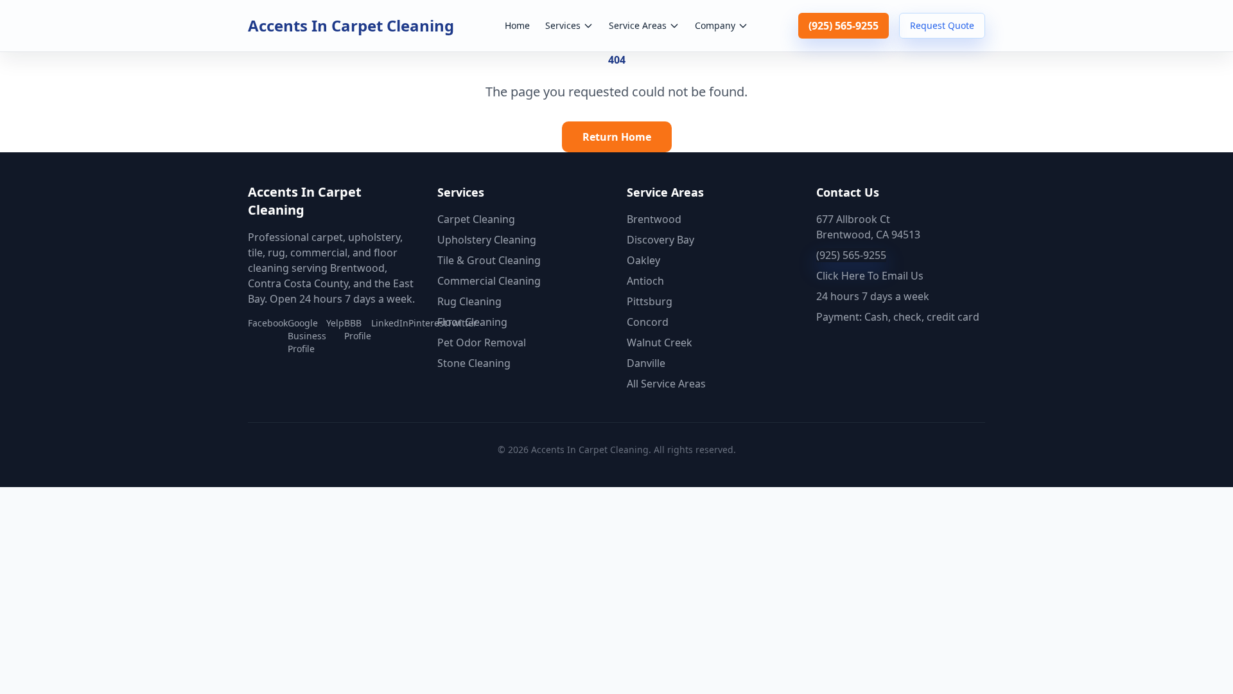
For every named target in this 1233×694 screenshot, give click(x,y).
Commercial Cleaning (489, 281)
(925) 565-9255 (844, 26)
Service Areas (638, 25)
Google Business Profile (307, 336)
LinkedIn (389, 323)
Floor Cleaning (472, 322)
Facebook (268, 323)
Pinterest (427, 323)
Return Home (616, 137)
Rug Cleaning (469, 301)
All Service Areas (666, 384)
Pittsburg (649, 301)
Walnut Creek (659, 342)
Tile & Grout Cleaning (489, 260)
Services (563, 25)
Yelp (335, 323)
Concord (648, 322)
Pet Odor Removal (481, 342)
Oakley (643, 260)
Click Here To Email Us (869, 276)
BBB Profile (357, 329)
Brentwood (654, 219)
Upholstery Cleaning (486, 240)
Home (517, 25)
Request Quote (942, 25)
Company (715, 25)
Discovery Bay (660, 240)
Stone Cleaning (474, 363)
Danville (646, 363)
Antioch (645, 281)
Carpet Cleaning (476, 219)
